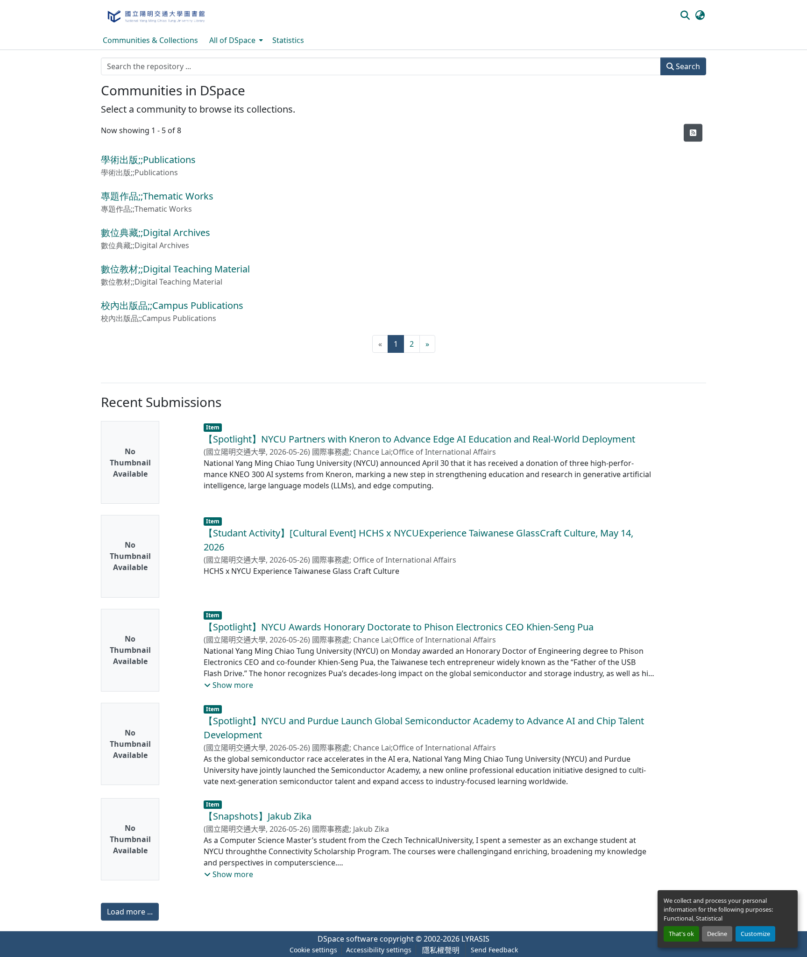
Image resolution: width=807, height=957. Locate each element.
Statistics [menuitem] (288, 40)
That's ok (681, 933)
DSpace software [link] (348, 939)
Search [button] (687, 66)
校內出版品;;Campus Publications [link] (172, 305)
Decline (717, 933)
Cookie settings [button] (313, 949)
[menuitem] (235, 40)
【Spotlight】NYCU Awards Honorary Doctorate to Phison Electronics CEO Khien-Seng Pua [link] (399, 627)
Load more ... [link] (130, 912)
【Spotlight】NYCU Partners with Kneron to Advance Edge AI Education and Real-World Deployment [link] (419, 439)
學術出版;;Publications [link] (148, 159)
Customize (755, 933)
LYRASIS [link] (475, 939)
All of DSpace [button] (232, 40)
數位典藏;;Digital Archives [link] (155, 232)
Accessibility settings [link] (378, 949)
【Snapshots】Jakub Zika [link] (257, 816)
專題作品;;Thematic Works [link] (157, 196)
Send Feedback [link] (494, 949)
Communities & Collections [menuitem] (150, 40)
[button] (156, 15)
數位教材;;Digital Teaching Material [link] (175, 269)
